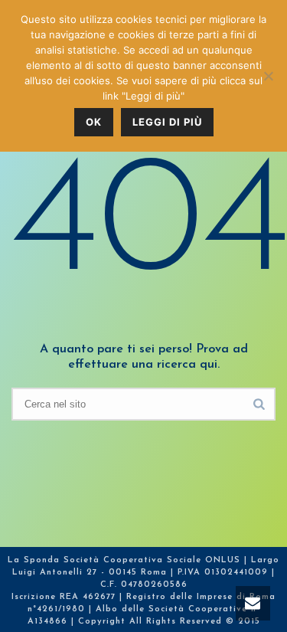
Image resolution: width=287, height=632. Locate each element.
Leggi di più (167, 122)
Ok (94, 122)
